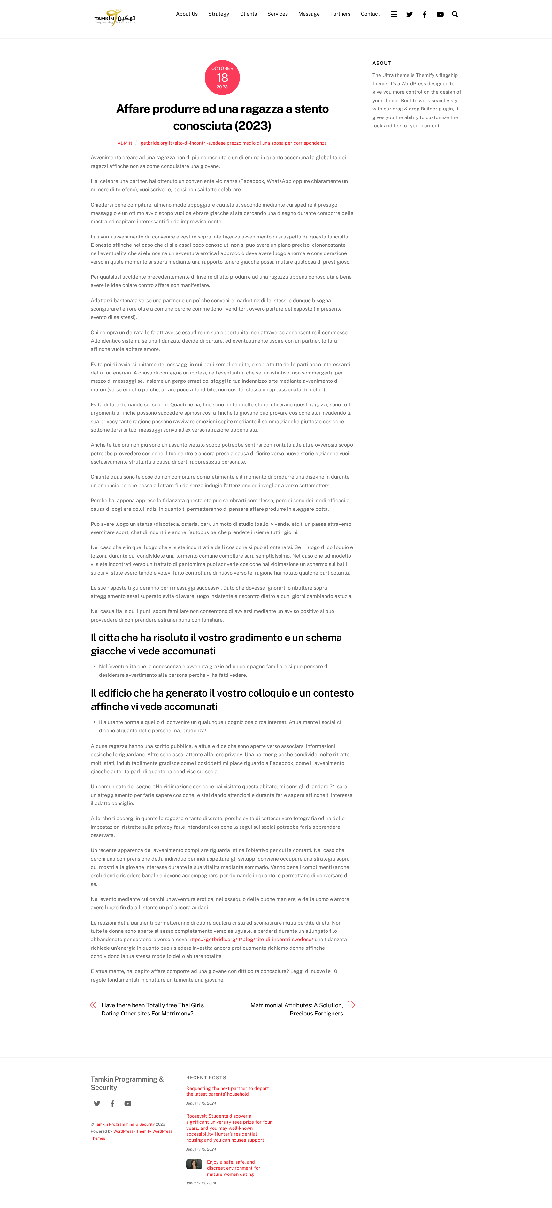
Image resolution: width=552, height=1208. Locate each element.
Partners (340, 14)
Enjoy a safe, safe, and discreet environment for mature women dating (233, 1167)
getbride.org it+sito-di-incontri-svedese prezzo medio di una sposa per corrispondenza (234, 143)
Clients (248, 14)
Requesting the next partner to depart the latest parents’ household (227, 1091)
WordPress (123, 1131)
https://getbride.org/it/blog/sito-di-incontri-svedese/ (250, 939)
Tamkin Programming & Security (125, 1124)
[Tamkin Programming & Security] (115, 26)
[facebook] (424, 14)
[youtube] (440, 14)
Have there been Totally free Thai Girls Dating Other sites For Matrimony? (153, 1009)
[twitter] (409, 14)
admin (125, 143)
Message (309, 14)
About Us (187, 14)
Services (277, 14)
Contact (370, 14)
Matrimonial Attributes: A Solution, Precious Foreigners (296, 1009)
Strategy (218, 14)
